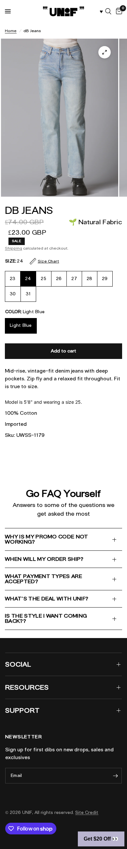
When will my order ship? (44, 559)
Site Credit (86, 812)
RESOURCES (27, 687)
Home (11, 30)
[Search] (108, 11)
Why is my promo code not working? (46, 539)
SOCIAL (18, 664)
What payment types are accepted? (43, 578)
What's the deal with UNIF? (46, 599)
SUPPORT (22, 710)
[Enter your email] (115, 775)
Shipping (13, 248)
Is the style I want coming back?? (46, 618)
